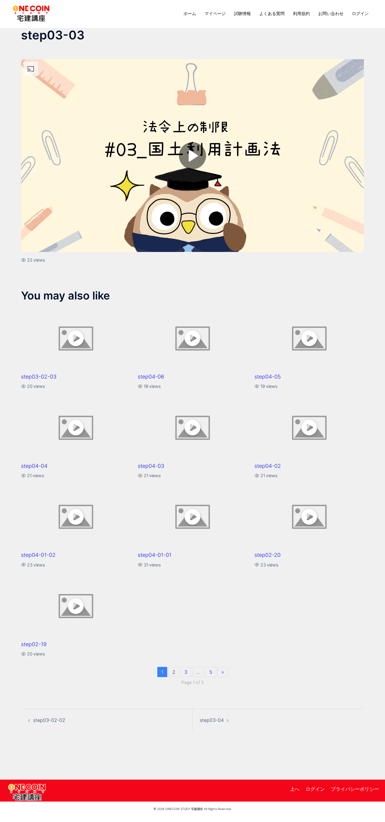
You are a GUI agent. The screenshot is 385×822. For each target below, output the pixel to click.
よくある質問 (272, 13)
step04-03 (151, 466)
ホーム (189, 13)
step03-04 (212, 720)
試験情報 (242, 13)
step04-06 (151, 376)
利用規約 (301, 13)
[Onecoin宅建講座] (31, 13)
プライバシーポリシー (355, 789)
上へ (295, 789)
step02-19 (34, 644)
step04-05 (267, 376)
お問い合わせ (330, 13)
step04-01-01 (154, 555)
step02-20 (267, 555)
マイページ (215, 13)
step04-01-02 (38, 555)
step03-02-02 (49, 720)
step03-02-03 (39, 376)
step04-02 (267, 466)
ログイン (360, 13)
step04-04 (34, 466)
